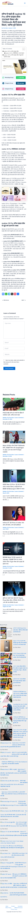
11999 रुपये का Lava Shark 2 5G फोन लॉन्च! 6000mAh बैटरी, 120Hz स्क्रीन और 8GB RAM (13, 855)
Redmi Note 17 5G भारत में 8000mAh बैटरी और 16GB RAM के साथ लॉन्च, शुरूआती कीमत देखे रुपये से (12, 744)
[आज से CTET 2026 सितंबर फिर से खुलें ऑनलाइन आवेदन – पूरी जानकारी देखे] (6, 684)
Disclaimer (20, 906)
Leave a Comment (19, 417)
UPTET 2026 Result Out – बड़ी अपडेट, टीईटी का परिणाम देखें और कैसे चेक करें (20, 630)
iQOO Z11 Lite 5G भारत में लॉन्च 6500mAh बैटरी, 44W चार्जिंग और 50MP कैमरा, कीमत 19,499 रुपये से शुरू (13, 754)
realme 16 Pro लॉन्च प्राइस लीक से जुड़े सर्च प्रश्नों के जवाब (13, 55)
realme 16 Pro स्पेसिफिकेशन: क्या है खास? (15, 53)
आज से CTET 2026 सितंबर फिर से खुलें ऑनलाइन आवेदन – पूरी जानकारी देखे (19, 680)
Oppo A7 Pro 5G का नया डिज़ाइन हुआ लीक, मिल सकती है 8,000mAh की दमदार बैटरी (20, 642)
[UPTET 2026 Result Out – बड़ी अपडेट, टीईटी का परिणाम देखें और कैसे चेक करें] (6, 633)
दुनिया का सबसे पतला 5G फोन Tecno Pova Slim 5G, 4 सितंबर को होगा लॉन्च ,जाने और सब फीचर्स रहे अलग (13, 600)
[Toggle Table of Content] (23, 49)
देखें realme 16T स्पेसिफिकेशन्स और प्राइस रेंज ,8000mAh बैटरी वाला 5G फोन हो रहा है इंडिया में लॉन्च (13, 876)
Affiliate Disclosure (18, 907)
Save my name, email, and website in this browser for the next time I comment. (13, 362)
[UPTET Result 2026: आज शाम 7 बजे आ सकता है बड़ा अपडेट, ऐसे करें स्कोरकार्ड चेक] (6, 658)
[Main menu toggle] (24, 3)
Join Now (21, 77)
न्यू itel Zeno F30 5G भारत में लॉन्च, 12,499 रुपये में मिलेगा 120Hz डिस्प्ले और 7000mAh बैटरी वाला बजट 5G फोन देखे (13, 793)
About (7, 906)
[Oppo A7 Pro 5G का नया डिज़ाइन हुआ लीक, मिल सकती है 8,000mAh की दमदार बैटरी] (6, 646)
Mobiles (5, 417)
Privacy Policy (14, 909)
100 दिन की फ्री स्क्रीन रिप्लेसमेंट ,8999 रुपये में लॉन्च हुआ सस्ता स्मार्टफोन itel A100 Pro (13, 894)
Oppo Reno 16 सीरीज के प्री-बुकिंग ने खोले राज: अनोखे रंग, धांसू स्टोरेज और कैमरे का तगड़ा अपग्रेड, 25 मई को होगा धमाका (13, 885)
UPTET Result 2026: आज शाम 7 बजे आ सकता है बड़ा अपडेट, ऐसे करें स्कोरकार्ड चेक (19, 655)
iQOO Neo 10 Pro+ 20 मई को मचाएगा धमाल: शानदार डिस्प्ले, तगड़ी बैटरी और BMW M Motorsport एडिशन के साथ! (14, 487)
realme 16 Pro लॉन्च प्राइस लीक (11, 51)
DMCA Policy (8, 907)
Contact (13, 906)
